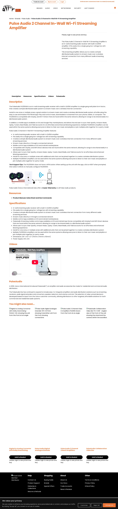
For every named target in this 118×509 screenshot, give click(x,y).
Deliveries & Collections (32, 487)
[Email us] (5, 1)
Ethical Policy (89, 486)
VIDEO (55, 8)
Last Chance (89, 8)
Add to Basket (20, 457)
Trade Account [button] (38, 2)
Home (11, 19)
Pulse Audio (26, 19)
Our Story (63, 483)
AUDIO (47, 8)
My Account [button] (52, 2)
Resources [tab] (28, 96)
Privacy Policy (90, 483)
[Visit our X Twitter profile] (27, 1)
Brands (39, 8)
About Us (63, 480)
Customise (84, 505)
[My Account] (111, 8)
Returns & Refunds (34, 491)
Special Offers (49, 486)
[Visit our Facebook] (18, 1)
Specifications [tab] (40, 96)
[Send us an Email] (9, 1)
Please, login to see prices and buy (74, 35)
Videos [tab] (51, 96)
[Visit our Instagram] (23, 1)
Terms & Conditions (92, 480)
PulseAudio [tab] (60, 96)
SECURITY (77, 8)
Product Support (34, 483)
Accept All (109, 505)
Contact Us (32, 480)
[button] (107, 8)
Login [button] (62, 2)
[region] (59, 503)
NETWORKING (66, 8)
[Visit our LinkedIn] (14, 1)
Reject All (96, 505)
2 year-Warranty (49, 188)
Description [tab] (16, 96)
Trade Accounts (66, 486)
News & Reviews (66, 489)
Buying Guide (48, 480)
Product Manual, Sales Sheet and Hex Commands (32, 198)
